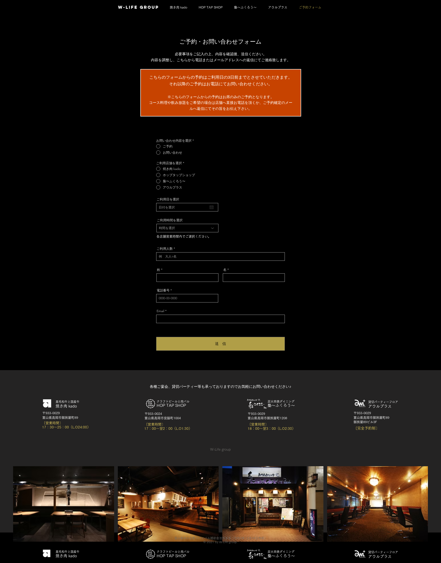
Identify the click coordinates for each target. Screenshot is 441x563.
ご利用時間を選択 (170, 220)
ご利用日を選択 (168, 199)
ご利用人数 (165, 248)
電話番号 (163, 290)
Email (160, 311)
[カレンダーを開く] (211, 207)
